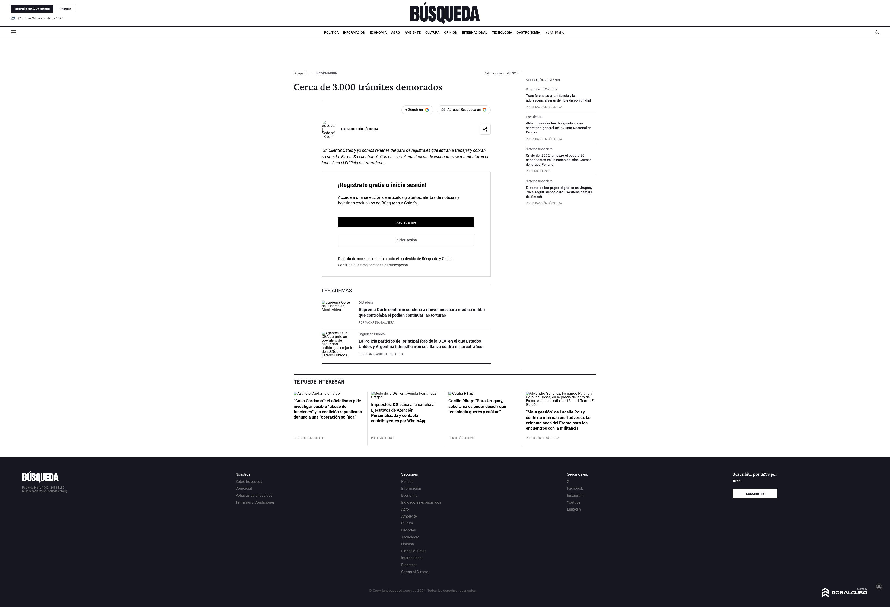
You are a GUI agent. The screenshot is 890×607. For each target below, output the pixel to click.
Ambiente (413, 32)
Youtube (573, 502)
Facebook (575, 488)
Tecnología (502, 32)
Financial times (413, 551)
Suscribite (755, 494)
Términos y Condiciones (255, 502)
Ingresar (66, 8)
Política (331, 32)
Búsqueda (301, 73)
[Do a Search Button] (877, 32)
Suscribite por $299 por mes (32, 8)
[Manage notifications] (879, 586)
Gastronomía (528, 32)
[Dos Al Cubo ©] (844, 596)
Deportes (408, 530)
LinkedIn (574, 509)
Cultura (432, 32)
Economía (378, 32)
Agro (395, 32)
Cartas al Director (415, 572)
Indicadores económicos (421, 502)
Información (354, 32)
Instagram (575, 495)
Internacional (474, 32)
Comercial (243, 488)
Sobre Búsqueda (248, 481)
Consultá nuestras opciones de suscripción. (373, 265)
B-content (409, 565)
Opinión (450, 32)
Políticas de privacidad (254, 495)
